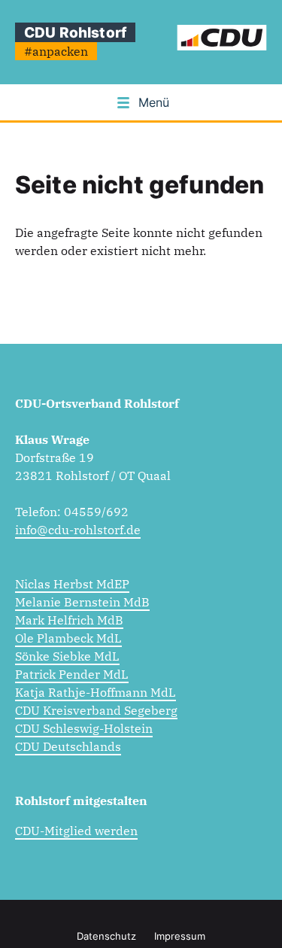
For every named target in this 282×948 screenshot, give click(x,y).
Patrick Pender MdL (72, 674)
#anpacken (56, 51)
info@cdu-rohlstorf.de (78, 529)
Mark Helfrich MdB (69, 619)
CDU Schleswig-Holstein (84, 728)
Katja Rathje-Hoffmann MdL (95, 692)
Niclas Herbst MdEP (72, 583)
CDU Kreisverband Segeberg (96, 710)
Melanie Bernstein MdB (82, 601)
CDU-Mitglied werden (76, 830)
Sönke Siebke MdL (67, 656)
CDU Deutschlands (68, 746)
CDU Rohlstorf (75, 32)
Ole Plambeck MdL (68, 638)
